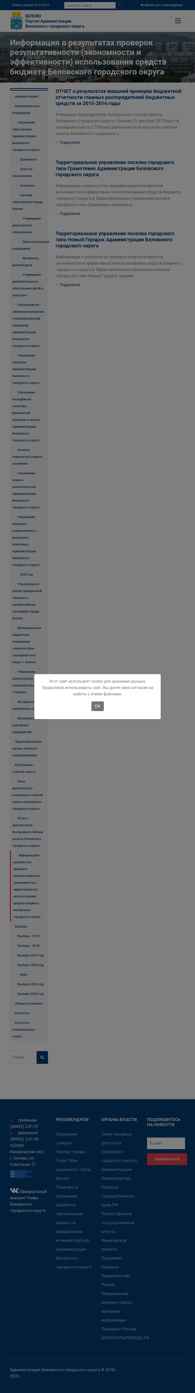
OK (98, 706)
